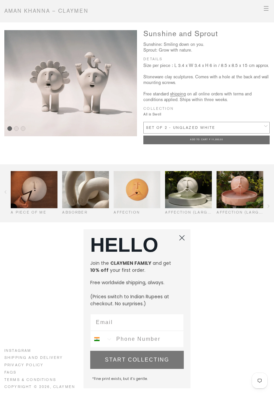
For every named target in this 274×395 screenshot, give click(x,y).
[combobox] (102, 339)
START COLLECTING (137, 360)
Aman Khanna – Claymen (46, 10)
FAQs (10, 372)
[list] (70, 83)
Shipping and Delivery (33, 357)
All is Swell (152, 114)
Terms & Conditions (30, 379)
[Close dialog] (182, 238)
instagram (17, 350)
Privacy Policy (23, 365)
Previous (5, 192)
